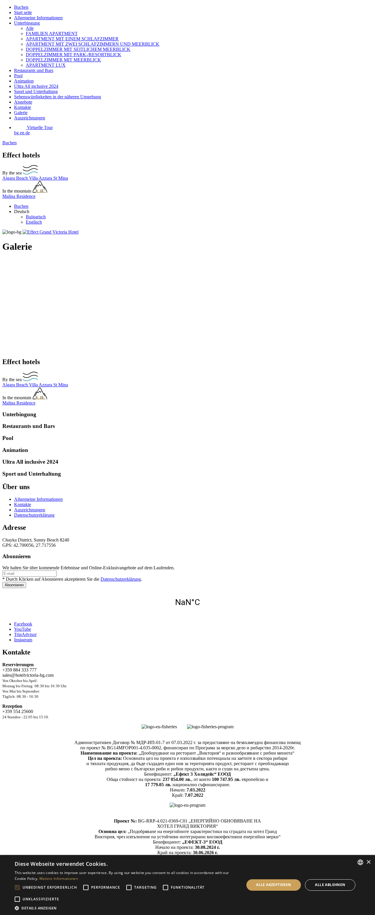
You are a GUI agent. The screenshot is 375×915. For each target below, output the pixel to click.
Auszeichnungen (29, 117)
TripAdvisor (25, 634)
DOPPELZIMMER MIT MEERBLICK (63, 59)
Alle (30, 28)
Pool (18, 75)
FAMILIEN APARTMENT (52, 33)
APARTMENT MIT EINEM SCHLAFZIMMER (72, 38)
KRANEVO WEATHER (187, 602)
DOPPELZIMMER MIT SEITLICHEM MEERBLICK (78, 49)
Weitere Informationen (58, 878)
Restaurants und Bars (33, 70)
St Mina (60, 178)
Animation (24, 80)
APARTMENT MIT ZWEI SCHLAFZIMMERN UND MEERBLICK (92, 44)
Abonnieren (14, 585)
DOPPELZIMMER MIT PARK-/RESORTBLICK (73, 54)
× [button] (368, 862)
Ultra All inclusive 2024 (36, 86)
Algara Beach (15, 178)
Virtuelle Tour (39, 127)
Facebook (23, 623)
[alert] (187, 885)
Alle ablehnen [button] (330, 884)
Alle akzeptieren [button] (273, 884)
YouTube (22, 629)
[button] (126, 908)
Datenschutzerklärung (34, 515)
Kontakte (22, 107)
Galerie (21, 112)
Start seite (23, 12)
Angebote (23, 102)
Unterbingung (27, 22)
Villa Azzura (41, 178)
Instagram (23, 639)
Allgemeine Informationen (38, 17)
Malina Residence (18, 196)
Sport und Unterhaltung (36, 91)
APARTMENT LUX (46, 65)
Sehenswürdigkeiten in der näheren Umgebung (57, 96)
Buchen (21, 7)
